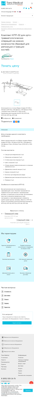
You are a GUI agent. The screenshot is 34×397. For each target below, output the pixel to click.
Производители (5, 362)
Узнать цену (10, 65)
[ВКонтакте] (14, 122)
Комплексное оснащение (25, 375)
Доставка (20, 366)
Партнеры (4, 366)
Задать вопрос (17, 323)
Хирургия (21, 24)
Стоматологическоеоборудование (13, 344)
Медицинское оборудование (9, 24)
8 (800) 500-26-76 (6, 8)
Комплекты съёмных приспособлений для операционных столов (16, 29)
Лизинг (20, 373)
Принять (28, 390)
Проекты (3, 364)
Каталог (15, 22)
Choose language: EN (7, 12)
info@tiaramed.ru (5, 381)
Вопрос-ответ (22, 363)
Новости (3, 360)
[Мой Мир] (18, 122)
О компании (4, 357)
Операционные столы (7, 26)
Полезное (20, 357)
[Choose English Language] (15, 11)
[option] (17, 87)
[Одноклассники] (16, 122)
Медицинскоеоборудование (11, 337)
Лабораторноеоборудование (11, 348)
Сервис (20, 371)
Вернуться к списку (17, 211)
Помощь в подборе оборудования (23, 360)
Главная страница (6, 22)
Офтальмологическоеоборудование (13, 341)
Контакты (3, 369)
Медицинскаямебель (9, 351)
